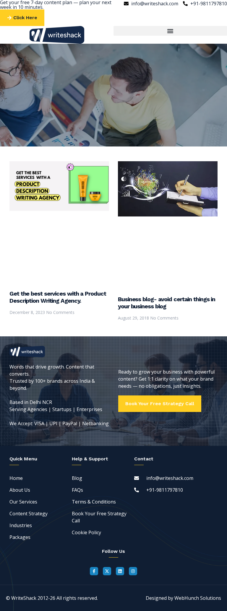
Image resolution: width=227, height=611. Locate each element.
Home (16, 478)
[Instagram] (133, 571)
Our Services (23, 501)
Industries (20, 525)
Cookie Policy (86, 532)
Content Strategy (28, 513)
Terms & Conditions (94, 501)
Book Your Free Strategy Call (99, 517)
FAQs (77, 490)
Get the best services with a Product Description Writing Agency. (57, 297)
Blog (77, 478)
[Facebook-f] (94, 571)
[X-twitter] (107, 571)
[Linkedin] (120, 571)
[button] (170, 31)
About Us (19, 490)
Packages (19, 537)
